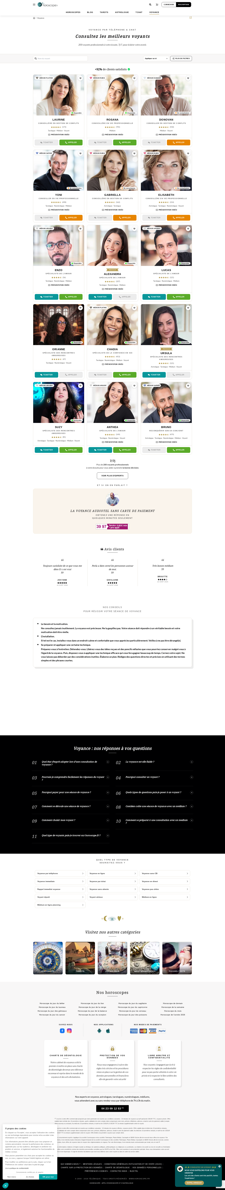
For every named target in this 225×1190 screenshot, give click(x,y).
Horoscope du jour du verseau (132, 1011)
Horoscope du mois (173, 1011)
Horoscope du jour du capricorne (132, 1007)
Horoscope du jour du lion (92, 1003)
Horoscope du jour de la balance (92, 1011)
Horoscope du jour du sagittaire (132, 1003)
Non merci (11, 1177)
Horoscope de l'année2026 (173, 1015)
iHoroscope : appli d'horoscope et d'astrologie (111, 1183)
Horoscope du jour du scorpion (92, 1015)
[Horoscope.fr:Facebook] (62, 1030)
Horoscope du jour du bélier (52, 1003)
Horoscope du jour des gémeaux (52, 1011)
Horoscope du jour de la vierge (92, 1007)
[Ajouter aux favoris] (80, 78)
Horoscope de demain (173, 1003)
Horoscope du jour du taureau (52, 1007)
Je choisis (30, 1177)
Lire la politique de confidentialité (17, 1168)
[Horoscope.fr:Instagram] (69, 1030)
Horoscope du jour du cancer (52, 1015)
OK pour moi (48, 1177)
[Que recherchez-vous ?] (150, 4)
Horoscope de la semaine (172, 1007)
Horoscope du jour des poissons (132, 1015)
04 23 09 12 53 (112, 1108)
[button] (5, 1185)
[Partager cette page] (190, 17)
